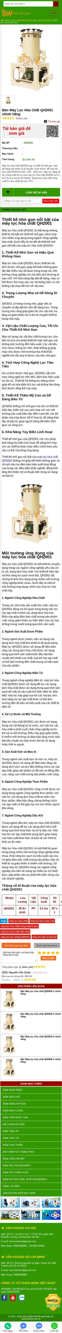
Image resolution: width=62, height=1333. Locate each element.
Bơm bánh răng (12, 1090)
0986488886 (20, 1245)
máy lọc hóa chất (18, 921)
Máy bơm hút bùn (13, 1124)
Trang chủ (9, 20)
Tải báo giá (53, 121)
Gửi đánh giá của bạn (16, 945)
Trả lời (5, 979)
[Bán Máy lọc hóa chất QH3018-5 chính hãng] (9, 1054)
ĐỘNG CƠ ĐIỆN (11, 1186)
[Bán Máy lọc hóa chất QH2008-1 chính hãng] (9, 1077)
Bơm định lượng (13, 1110)
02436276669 (36, 1245)
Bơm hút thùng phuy (16, 1172)
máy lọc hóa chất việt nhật (15, 931)
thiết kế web (39, 1316)
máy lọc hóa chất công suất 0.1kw (19, 926)
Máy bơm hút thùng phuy (18, 1152)
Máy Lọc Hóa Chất (42, 20)
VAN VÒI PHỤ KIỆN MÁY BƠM (19, 1193)
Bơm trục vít (11, 1138)
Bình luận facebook (47, 945)
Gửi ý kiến (48, 958)
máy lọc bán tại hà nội (44, 937)
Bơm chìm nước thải (15, 1117)
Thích (16, 979)
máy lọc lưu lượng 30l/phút (15, 937)
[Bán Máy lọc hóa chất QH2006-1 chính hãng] (9, 1009)
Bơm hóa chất (24, 20)
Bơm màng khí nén (14, 1103)
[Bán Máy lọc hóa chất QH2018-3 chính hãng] (9, 1031)
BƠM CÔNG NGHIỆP (14, 1158)
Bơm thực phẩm (13, 1145)
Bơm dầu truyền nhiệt (17, 1165)
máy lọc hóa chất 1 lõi (42, 921)
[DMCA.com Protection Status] (53, 1310)
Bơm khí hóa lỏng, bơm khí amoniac (25, 1179)
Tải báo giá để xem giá (16, 131)
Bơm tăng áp (11, 1131)
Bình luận (21, 119)
